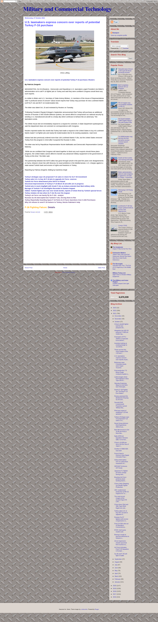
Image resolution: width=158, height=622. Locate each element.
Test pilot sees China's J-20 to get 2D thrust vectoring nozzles (125, 70)
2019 (115, 588)
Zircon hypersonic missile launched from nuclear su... (120, 542)
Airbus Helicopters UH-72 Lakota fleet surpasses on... (121, 461)
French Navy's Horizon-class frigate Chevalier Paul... (121, 455)
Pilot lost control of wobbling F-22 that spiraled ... (121, 412)
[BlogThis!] (46, 212)
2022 (115, 310)
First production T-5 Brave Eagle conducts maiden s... (121, 372)
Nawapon (116, 33)
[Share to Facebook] (50, 212)
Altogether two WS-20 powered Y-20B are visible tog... (121, 332)
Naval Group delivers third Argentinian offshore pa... (121, 425)
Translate (126, 48)
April (116, 573)
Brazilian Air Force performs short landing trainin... (120, 479)
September (118, 559)
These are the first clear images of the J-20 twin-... (121, 351)
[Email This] (45, 212)
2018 (115, 591)
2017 (115, 594)
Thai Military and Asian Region (120, 281)
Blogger (97, 609)
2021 (115, 313)
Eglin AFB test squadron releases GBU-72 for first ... (121, 437)
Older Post (101, 267)
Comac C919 (122, 225)
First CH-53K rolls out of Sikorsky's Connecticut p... (121, 525)
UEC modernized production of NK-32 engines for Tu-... (121, 491)
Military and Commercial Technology (67, 9)
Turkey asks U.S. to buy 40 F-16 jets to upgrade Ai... (121, 512)
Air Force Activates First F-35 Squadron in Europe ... (121, 549)
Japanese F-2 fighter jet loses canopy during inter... (121, 472)
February (118, 579)
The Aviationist (118, 247)
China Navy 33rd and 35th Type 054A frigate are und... (121, 506)
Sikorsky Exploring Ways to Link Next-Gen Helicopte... (121, 385)
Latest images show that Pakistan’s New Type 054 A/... (121, 378)
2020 (115, 585)
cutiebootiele (84, 609)
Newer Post (28, 267)
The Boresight (118, 264)
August (117, 562)
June (116, 568)
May (116, 570)
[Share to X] (48, 212)
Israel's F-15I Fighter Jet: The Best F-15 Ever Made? (121, 391)
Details (51, 207)
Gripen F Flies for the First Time (122, 249)
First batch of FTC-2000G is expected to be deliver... (121, 338)
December (118, 316)
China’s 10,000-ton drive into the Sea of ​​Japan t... (121, 444)
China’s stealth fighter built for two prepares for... (121, 325)
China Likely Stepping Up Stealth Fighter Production (121, 485)
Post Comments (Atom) (68, 272)
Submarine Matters (119, 253)
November (118, 319)
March (117, 576)
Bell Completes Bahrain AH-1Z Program (123, 86)
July (116, 565)
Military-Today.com (119, 273)
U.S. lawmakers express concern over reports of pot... (121, 357)
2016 (115, 597)
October (117, 321)
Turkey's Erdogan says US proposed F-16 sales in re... (121, 418)
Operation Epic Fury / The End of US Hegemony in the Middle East (122, 267)
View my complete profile (119, 35)
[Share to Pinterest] (52, 212)
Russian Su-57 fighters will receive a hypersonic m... (121, 518)
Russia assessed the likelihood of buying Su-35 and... (121, 397)
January (117, 582)
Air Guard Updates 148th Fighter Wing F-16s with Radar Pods (125, 120)
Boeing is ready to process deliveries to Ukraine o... (121, 536)
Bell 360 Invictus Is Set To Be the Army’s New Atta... (121, 431)
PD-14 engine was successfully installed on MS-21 (125, 104)
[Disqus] (65, 239)
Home (65, 267)
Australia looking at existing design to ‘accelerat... (120, 345)
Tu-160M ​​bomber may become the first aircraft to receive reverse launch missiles (125, 140)
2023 (115, 307)
